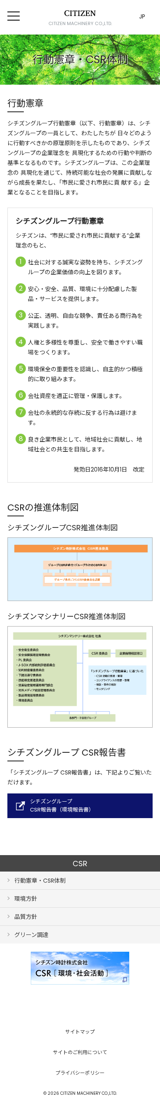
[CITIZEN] (80, 13)
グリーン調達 (31, 935)
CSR (80, 863)
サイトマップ (80, 1031)
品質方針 (25, 917)
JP (142, 16)
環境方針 (25, 899)
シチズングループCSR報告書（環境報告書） (62, 806)
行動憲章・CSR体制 (40, 880)
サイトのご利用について (80, 1052)
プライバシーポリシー (80, 1072)
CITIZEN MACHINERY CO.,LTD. (80, 23)
